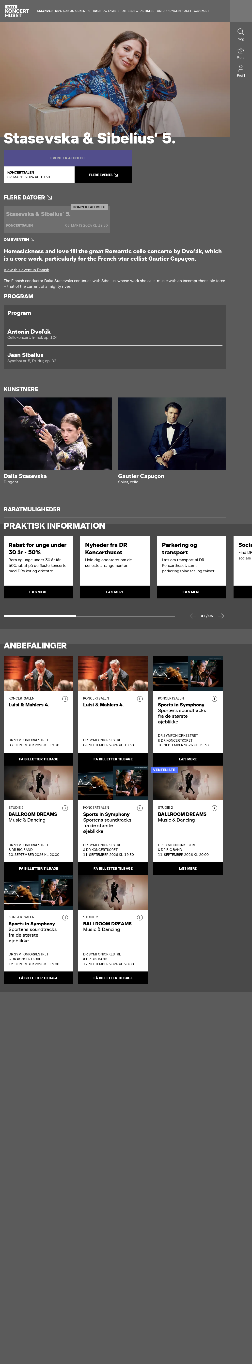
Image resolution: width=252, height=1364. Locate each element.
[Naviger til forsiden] (17, 11)
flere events (100, 175)
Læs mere (188, 759)
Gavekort (201, 11)
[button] (65, 699)
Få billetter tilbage (38, 759)
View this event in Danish (26, 270)
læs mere (38, 592)
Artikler (148, 11)
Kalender (45, 11)
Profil (241, 75)
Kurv (241, 57)
